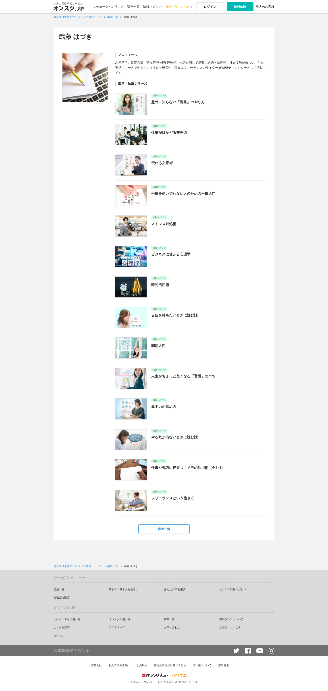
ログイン (210, 6)
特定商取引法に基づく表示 (170, 665)
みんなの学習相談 (174, 589)
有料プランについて (179, 6)
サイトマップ (117, 627)
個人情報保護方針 (119, 665)
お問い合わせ (172, 627)
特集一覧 (169, 619)
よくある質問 (62, 627)
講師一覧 (164, 529)
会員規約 (142, 665)
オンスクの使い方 (119, 619)
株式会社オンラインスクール (145, 682)
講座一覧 (133, 6)
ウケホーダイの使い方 (108, 6)
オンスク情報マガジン (232, 589)
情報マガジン (152, 6)
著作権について (202, 665)
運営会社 (96, 665)
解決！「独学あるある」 (123, 589)
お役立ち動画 (62, 597)
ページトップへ (318, 681)
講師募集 (223, 665)
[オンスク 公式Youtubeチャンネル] (259, 650)
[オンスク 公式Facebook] (248, 650)
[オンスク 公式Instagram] (271, 650)
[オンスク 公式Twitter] (236, 650)
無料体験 (240, 6)
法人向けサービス (230, 627)
